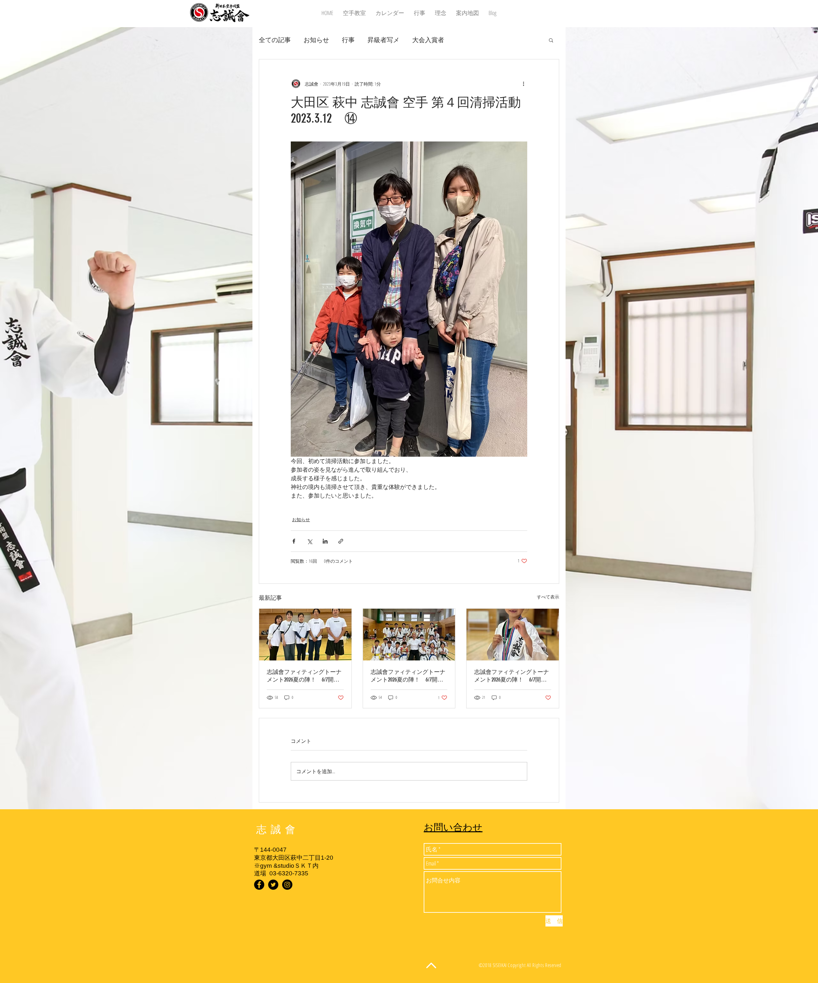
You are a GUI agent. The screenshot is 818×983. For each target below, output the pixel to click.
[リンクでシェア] (341, 541)
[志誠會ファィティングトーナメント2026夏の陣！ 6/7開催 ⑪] (513, 634)
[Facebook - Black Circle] (259, 885)
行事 (348, 39)
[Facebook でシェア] (294, 541)
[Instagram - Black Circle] (287, 885)
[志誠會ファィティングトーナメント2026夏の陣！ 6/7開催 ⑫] (305, 634)
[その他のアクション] (523, 84)
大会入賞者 (428, 39)
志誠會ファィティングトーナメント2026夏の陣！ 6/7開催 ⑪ (512, 675)
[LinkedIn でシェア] (325, 541)
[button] (551, 39)
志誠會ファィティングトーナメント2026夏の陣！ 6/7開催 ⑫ (305, 675)
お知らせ (316, 39)
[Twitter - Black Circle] (273, 885)
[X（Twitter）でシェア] (309, 541)
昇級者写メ (383, 39)
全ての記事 (275, 39)
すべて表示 (548, 597)
